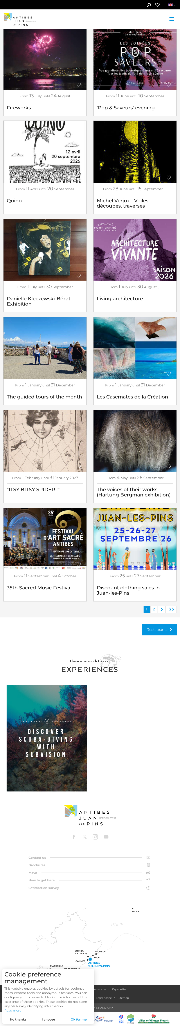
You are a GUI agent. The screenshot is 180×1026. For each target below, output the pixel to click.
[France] (103, 1019)
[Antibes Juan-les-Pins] (90, 815)
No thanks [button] (18, 1019)
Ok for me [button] (79, 1019)
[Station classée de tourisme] (130, 1019)
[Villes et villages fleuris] (153, 1019)
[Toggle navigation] (172, 19)
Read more (12, 1010)
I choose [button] (48, 1019)
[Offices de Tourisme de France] (121, 1019)
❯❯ (171, 609)
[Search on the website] (149, 5)
